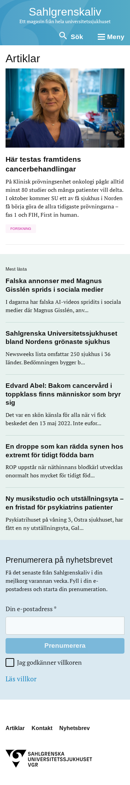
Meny (115, 36)
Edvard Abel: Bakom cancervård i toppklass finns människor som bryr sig (63, 394)
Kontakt (42, 728)
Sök (77, 36)
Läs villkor (21, 679)
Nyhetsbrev (74, 728)
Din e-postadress (31, 609)
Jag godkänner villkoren (49, 662)
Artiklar (15, 728)
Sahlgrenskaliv (65, 12)
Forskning (20, 229)
